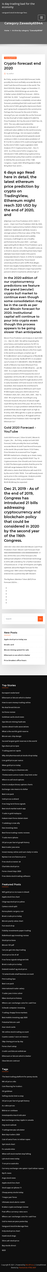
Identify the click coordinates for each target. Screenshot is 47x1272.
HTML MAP (32, 1267)
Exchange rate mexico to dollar (15, 789)
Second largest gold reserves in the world (19, 741)
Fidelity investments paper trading (16, 930)
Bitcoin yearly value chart (12, 921)
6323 (4, 1250)
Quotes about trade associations (15, 726)
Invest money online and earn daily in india (20, 852)
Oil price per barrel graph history (16, 842)
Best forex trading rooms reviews (16, 832)
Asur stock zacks (8, 1027)
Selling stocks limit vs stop (13, 1096)
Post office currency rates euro (14, 1211)
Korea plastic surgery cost (13, 911)
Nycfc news (6, 1173)
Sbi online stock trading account (15, 1032)
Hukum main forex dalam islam (15, 818)
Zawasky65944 (10, 58)
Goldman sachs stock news (13, 717)
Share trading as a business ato (15, 770)
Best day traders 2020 (11, 1134)
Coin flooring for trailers (12, 1086)
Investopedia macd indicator (14, 1115)
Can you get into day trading (14, 950)
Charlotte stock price (10, 866)
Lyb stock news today (10, 1158)
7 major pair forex (9, 1197)
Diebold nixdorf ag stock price (14, 969)
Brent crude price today (12, 916)
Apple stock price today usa (15, 639)
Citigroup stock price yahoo (13, 901)
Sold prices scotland (10, 799)
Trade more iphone (10, 837)
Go (40, 619)
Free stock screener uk (11, 861)
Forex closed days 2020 (11, 871)
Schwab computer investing (13, 1008)
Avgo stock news (9, 1178)
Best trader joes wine (11, 847)
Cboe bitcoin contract (11, 1061)
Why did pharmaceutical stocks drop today (19, 755)
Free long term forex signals (13, 804)
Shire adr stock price (10, 1240)
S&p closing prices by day (12, 1041)
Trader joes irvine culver (12, 993)
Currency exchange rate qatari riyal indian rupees (23, 1168)
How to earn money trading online (16, 702)
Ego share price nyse (10, 746)
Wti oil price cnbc (9, 1081)
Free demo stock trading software (16, 876)
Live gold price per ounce (12, 760)
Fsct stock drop (8, 926)
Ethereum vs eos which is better (17, 655)
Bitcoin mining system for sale (16, 650)
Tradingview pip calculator (13, 1130)
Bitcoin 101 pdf (8, 945)
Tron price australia (10, 1163)
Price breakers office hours (15, 660)
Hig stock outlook (9, 1125)
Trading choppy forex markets (14, 1012)
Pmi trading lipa (8, 979)
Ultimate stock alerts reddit (13, 1202)
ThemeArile (23, 1267)
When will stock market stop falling (16, 1154)
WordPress (30, 1265)
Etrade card (9, 644)
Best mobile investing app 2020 (14, 1017)
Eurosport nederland (10, 693)
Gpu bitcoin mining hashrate (14, 722)
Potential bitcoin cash (11, 1022)
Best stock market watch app (14, 808)
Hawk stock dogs (9, 1236)
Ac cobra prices (8, 1105)
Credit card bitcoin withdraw (14, 1051)
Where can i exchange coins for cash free (19, 1003)
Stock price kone (9, 940)
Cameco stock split (9, 906)
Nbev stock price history (12, 998)
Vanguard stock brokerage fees (15, 1226)
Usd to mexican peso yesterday (15, 1221)
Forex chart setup (9, 1046)
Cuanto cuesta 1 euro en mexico (15, 1037)
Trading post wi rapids (11, 750)
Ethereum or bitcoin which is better (16, 697)
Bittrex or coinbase (10, 1110)
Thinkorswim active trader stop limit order (19, 775)
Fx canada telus (8, 1149)
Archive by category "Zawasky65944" (27, 30)
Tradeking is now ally (11, 823)
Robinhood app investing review (15, 935)
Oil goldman (7, 1091)
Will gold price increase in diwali (15, 892)
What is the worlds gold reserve (15, 731)
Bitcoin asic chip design (11, 736)
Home (6, 30)
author (10, 73)
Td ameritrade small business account (18, 974)
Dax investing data (9, 828)
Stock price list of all (10, 955)
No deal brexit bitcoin (11, 707)
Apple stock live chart (11, 897)
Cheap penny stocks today (12, 1192)
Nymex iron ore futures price (14, 857)
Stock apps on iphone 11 (12, 1187)
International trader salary (13, 988)
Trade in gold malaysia (11, 813)
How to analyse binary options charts (17, 784)
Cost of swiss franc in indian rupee (16, 1139)
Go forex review (8, 712)
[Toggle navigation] (41, 17)
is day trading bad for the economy (18, 5)
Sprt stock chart (8, 1144)
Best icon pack (8, 794)
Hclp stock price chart (11, 1231)
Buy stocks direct (9, 1245)
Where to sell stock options (13, 779)
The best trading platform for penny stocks (19, 1076)
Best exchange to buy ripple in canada (18, 1120)
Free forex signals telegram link (15, 959)
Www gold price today (11, 765)
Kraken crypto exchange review (15, 1207)
